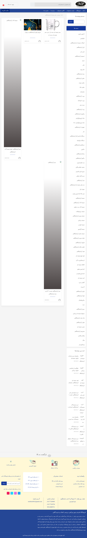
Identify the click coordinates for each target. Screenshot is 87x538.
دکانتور (82, 149)
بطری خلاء (82, 87)
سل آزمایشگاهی (80, 180)
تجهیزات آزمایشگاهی (79, 127)
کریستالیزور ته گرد (80, 260)
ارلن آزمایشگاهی (80, 47)
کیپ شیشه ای (81, 278)
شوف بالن (82, 189)
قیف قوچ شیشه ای (80, 255)
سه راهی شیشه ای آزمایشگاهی (77, 185)
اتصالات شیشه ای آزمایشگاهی (77, 43)
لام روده (82, 287)
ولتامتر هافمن (81, 335)
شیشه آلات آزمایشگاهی (78, 202)
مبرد (83, 304)
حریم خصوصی (59, 483)
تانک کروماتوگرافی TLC (78, 122)
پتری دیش (82, 105)
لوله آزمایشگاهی (80, 295)
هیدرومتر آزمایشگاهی (79, 331)
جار (83, 131)
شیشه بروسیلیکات (80, 211)
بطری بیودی (81, 82)
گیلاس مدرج (81, 282)
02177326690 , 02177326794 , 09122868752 (51, 504)
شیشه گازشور (81, 229)
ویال (83, 340)
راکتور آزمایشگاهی (80, 158)
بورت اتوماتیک (81, 100)
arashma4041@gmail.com (35, 501)
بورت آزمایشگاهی (80, 96)
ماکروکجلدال (81, 300)
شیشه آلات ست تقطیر (79, 207)
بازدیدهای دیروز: (34, 480)
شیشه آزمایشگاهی (80, 198)
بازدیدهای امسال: (33, 483)
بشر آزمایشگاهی (80, 74)
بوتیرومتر (82, 91)
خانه (62, 15)
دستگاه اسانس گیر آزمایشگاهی (77, 136)
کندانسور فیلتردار (80, 273)
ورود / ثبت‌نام (11, 4)
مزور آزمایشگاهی (80, 309)
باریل (83, 60)
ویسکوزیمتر (81, 344)
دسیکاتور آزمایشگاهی (79, 145)
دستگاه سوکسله (80, 140)
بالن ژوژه (82, 69)
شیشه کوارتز (81, 224)
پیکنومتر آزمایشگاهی (79, 114)
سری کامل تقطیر (80, 176)
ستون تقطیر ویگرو (80, 167)
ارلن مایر (82, 51)
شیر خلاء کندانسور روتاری (78, 193)
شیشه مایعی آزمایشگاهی (78, 233)
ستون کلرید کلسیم (80, 171)
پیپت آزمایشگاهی (80, 109)
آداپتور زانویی (81, 34)
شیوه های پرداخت (80, 481)
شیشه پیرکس (81, 220)
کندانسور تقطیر (80, 269)
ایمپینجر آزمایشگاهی (79, 56)
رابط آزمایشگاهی (80, 153)
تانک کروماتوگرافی (80, 118)
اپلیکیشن (82, 38)
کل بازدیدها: (35, 487)
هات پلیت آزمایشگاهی (79, 318)
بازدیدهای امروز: (34, 477)
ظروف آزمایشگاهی (80, 242)
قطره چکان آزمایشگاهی (78, 247)
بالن (83, 65)
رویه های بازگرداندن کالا (57, 481)
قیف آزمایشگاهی (80, 251)
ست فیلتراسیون (80, 162)
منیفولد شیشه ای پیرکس (78, 313)
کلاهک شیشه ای (80, 264)
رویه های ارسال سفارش (78, 483)
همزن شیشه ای (80, 326)
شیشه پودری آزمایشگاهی (78, 216)
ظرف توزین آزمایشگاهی (78, 238)
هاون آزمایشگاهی (80, 322)
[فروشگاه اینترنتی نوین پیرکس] (81, 4)
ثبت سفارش (81, 486)
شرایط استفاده (59, 486)
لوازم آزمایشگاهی (80, 291)
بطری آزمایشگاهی (80, 78)
